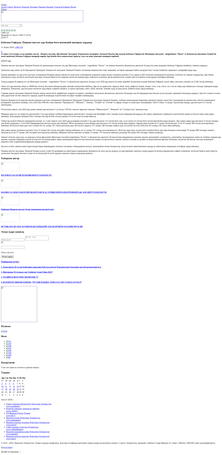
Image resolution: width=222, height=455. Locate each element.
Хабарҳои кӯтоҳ (10, 261)
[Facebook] (2, 30)
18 (6, 389)
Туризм (57, 7)
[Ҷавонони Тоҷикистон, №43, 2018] (4, 331)
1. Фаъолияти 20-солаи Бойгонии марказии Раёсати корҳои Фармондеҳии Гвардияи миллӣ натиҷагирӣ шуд (51, 267)
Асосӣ (4, 7)
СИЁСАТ (19, 47)
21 (18, 389)
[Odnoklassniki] (10, 30)
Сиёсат (10, 7)
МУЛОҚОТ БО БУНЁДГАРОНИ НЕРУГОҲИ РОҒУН (26, 175)
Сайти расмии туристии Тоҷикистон (22, 428)
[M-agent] (12, 30)
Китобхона (65, 7)
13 (14, 386)
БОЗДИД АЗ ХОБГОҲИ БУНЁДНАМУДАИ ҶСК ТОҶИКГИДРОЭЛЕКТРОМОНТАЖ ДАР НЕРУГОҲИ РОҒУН (54, 192)
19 (10, 389)
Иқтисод (17, 7)
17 (2, 389)
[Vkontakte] (7, 30)
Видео (73, 7)
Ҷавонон (42, 7)
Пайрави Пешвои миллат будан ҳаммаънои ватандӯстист (27, 209)
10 (2, 386)
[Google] (15, 30)
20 (14, 389)
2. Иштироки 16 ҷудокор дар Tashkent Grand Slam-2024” (27, 272)
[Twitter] (5, 30)
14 (18, 386)
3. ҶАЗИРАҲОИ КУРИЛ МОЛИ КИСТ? (19, 277)
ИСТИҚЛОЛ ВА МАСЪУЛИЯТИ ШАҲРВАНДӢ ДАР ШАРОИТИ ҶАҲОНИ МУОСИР (42, 226)
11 (6, 386)
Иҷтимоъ (34, 7)
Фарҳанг (25, 7)
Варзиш (50, 7)
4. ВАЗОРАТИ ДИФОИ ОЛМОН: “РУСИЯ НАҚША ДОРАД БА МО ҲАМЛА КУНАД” (41, 282)
